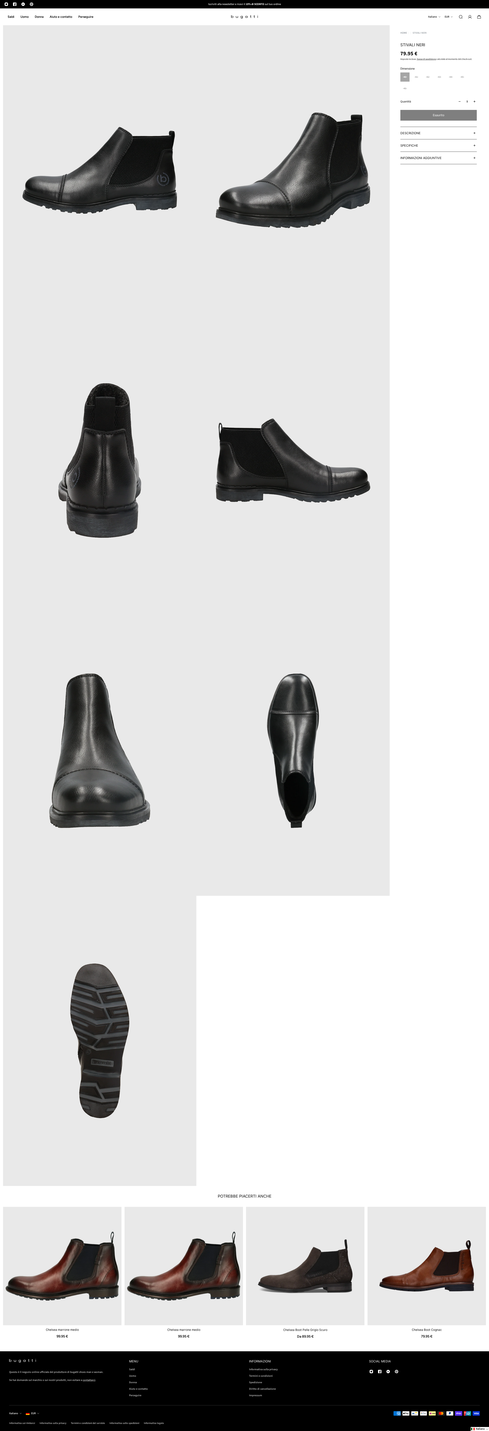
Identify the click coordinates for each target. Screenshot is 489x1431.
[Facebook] (15, 4)
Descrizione (410, 133)
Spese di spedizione (426, 59)
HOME (403, 33)
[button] (480, 1429)
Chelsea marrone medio (62, 1330)
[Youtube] (23, 4)
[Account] (469, 17)
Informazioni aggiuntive (421, 158)
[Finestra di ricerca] (460, 17)
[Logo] (244, 17)
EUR (33, 1413)
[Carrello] (479, 17)
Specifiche (409, 145)
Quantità (405, 101)
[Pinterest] (31, 4)
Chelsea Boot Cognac (427, 1330)
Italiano (13, 1413)
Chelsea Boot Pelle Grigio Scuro (305, 1330)
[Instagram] (6, 4)
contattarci (89, 1380)
